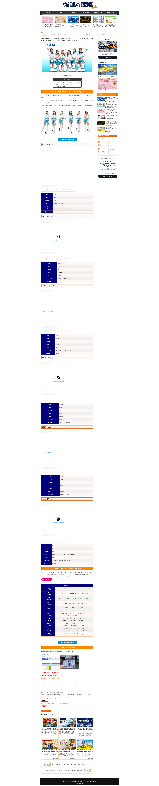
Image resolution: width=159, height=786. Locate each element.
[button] (117, 34)
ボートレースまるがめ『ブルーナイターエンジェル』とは (68, 82)
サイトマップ (86, 781)
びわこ (99, 152)
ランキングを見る (107, 57)
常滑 (99, 148)
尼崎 (108, 138)
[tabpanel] (48, 22)
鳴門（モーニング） (112, 140)
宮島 (108, 144)
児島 (108, 142)
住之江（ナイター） (102, 154)
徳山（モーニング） (112, 145)
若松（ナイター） (111, 148)
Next (118, 22)
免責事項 (74, 781)
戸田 (99, 140)
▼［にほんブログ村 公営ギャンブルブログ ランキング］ (54, 703)
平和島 (99, 142)
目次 (65, 79)
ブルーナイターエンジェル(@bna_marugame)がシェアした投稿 (57, 189)
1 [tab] (77, 29)
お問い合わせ (79, 781)
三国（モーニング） (102, 151)
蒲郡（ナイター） (101, 147)
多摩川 (99, 144)
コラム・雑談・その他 (46, 710)
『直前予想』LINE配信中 (61, 86)
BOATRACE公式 (93, 781)
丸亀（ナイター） (111, 141)
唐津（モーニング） (112, 152)
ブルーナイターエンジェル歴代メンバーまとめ (65, 84)
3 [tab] (81, 29)
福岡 (108, 151)
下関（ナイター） (111, 147)
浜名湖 (99, 145)
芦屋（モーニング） (112, 149)
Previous (40, 22)
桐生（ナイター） (101, 138)
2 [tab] (79, 29)
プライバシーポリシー (66, 781)
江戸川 (99, 141)
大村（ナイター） (111, 154)
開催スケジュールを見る (107, 176)
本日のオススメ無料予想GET (67, 140)
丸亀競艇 (54, 710)
